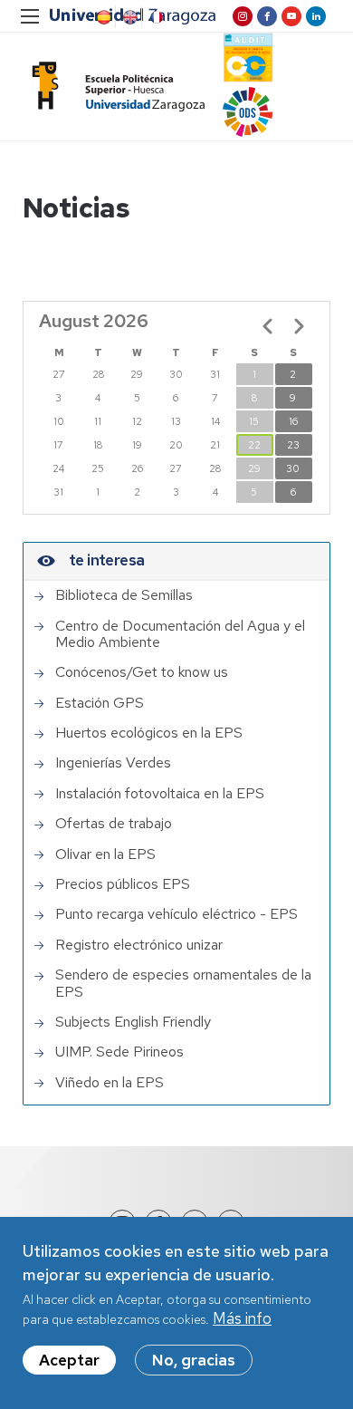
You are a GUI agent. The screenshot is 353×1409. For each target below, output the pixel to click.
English (128, 17)
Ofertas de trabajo (113, 823)
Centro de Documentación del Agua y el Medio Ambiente (180, 634)
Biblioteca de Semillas (124, 595)
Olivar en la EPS (105, 854)
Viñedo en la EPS (109, 1083)
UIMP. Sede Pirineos (119, 1052)
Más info (242, 1318)
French (154, 17)
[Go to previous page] (268, 326)
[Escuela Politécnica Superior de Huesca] (114, 86)
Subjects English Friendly (133, 1022)
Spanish (102, 17)
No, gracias (193, 1360)
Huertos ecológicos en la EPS (149, 733)
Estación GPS (99, 703)
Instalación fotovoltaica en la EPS (159, 794)
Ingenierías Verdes (113, 763)
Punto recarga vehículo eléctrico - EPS (176, 914)
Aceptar (69, 1360)
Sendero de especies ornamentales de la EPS (183, 983)
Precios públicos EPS (122, 884)
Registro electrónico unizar (139, 945)
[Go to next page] (298, 326)
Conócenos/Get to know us (141, 672)
